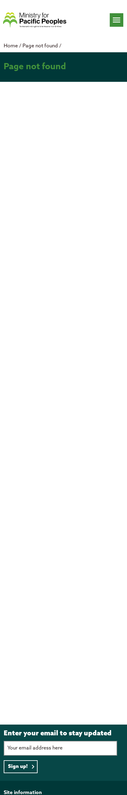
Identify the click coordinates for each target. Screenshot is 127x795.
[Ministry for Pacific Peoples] (34, 20)
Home (11, 46)
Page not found (41, 46)
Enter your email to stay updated (58, 733)
